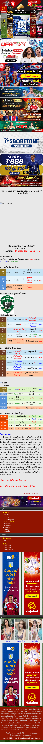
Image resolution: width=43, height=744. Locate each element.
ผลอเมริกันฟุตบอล (9, 520)
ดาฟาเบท (6, 542)
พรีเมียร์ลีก (7, 523)
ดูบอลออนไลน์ (34, 733)
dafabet (5, 540)
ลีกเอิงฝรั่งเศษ (7, 531)
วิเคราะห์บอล (7, 546)
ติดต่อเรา (30, 735)
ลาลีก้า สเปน (7, 525)
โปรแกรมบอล (14, 735)
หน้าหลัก (8, 733)
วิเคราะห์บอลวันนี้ (8, 549)
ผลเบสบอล (7, 516)
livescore (26, 733)
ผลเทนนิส (6, 514)
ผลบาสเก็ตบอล (8, 518)
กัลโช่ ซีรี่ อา (7, 527)
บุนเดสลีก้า (7, 529)
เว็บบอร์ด (23, 735)
